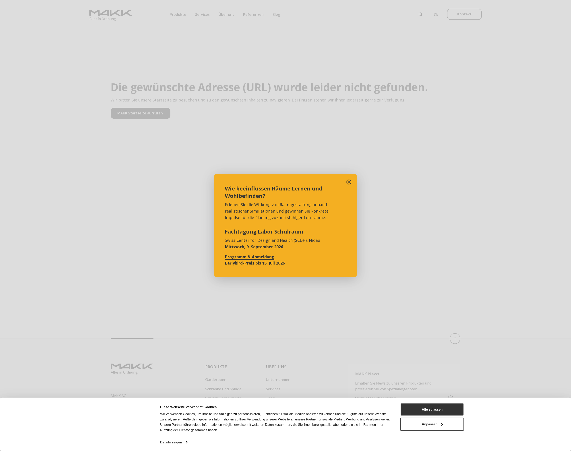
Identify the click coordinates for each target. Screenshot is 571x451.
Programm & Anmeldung (249, 256)
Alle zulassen (432, 409)
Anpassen (429, 424)
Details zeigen (171, 442)
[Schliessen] (349, 182)
